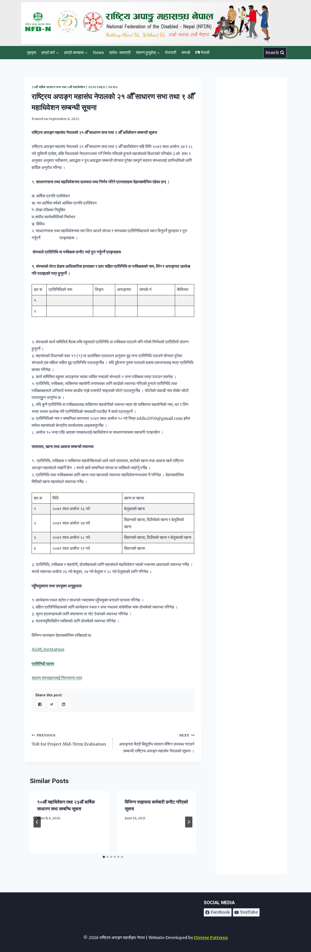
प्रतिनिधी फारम (43, 663)
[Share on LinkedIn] (63, 704)
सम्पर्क (185, 52)
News (98, 52)
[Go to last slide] (37, 822)
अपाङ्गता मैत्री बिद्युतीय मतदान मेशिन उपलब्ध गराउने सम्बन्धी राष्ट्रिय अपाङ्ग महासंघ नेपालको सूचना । (156, 743)
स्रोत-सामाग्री (120, 52)
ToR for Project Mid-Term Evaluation (69, 740)
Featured (96, 87)
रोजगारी (170, 52)
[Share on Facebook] (39, 704)
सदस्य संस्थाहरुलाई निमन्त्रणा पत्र (57, 677)
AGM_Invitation (48, 649)
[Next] (188, 822)
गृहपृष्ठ (31, 52)
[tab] (104, 857)
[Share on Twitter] (51, 704)
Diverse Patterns (211, 937)
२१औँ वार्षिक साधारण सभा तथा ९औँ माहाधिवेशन (58, 87)
